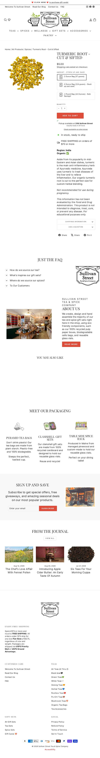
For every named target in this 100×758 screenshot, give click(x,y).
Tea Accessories (58, 709)
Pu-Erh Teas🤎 (58, 697)
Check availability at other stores (76, 129)
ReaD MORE (71, 344)
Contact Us (53, 7)
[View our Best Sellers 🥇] (9, 19)
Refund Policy (57, 726)
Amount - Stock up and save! (71, 72)
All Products (17, 49)
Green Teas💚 (57, 677)
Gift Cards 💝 (11, 734)
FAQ (62, 7)
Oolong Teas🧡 (58, 685)
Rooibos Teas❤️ (58, 693)
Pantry (49, 35)
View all (49, 538)
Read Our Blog (39, 7)
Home (7, 49)
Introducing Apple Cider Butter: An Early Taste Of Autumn (50, 572)
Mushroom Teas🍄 (59, 701)
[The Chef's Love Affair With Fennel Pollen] (19, 554)
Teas (13, 31)
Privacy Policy (57, 722)
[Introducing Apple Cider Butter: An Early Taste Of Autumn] (50, 554)
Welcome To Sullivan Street (17, 7)
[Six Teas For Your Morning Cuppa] (81, 554)
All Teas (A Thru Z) (59, 669)
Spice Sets (10, 730)
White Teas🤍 (57, 681)
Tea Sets (9, 726)
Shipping (61, 67)
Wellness (41, 31)
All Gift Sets (10, 722)
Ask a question (76, 227)
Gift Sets (59, 31)
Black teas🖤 (57, 673)
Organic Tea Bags (59, 705)
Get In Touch (57, 734)
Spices (25, 31)
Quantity (61, 104)
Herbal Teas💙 (58, 689)
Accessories (79, 31)
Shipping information (75, 221)
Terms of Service (59, 730)
